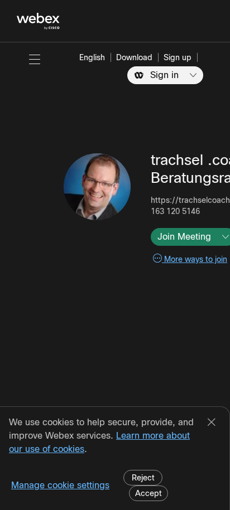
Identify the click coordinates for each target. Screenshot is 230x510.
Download (134, 57)
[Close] (212, 423)
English (92, 57)
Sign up (177, 57)
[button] (34, 59)
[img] (97, 186)
